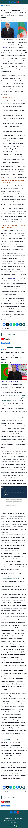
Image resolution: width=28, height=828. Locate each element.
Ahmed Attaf (4, 47)
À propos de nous (8, 818)
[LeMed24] (14, 2)
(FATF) (12, 579)
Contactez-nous (20, 820)
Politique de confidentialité (10, 820)
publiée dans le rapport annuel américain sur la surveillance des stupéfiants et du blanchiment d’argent (13, 398)
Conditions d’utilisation (18, 818)
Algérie (9, 5)
